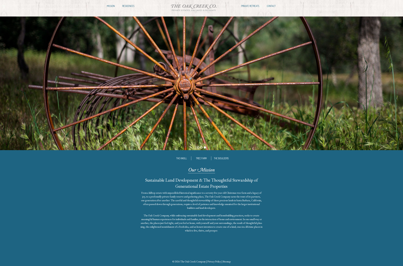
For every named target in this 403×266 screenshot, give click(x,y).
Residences (128, 6)
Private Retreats (250, 6)
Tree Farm (201, 158)
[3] (205, 147)
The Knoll (181, 158)
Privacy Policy (214, 261)
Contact (271, 6)
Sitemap (227, 261)
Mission (111, 6)
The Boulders (221, 158)
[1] (198, 147)
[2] (201, 147)
